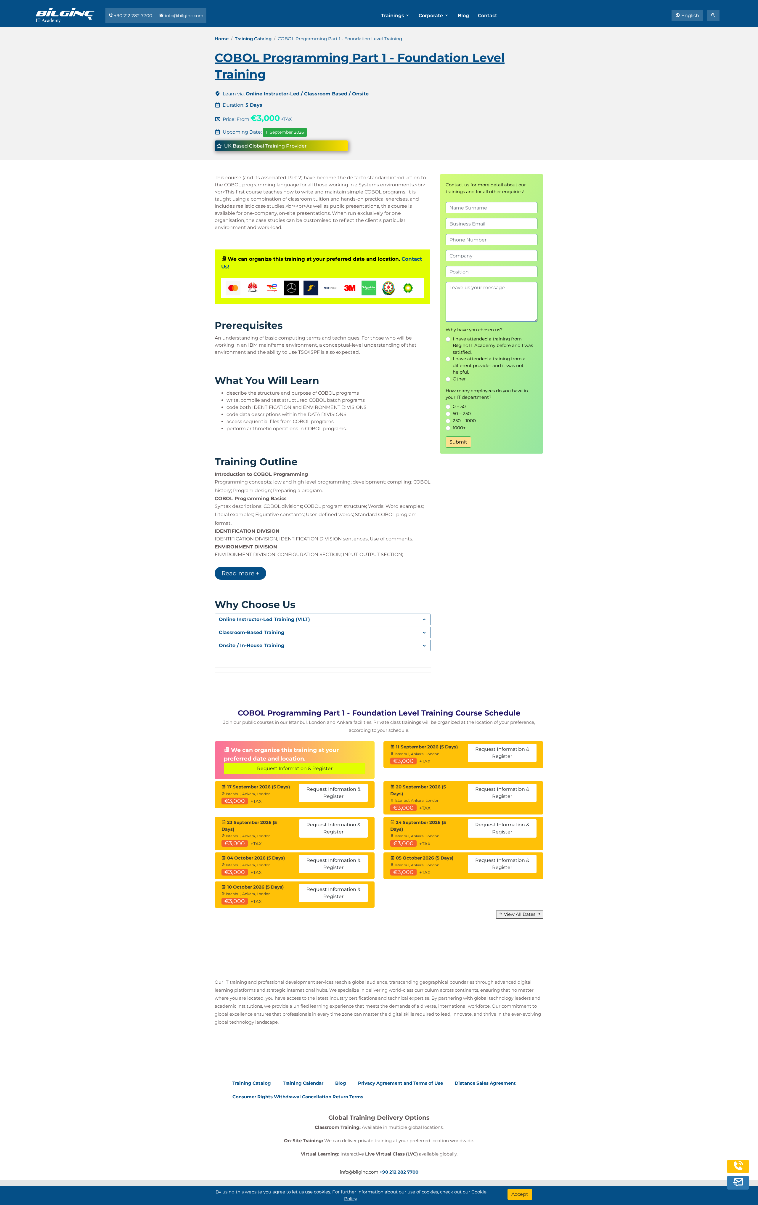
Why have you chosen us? (474, 329)
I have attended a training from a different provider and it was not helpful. (489, 365)
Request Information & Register (295, 768)
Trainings (393, 15)
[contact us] (738, 1182)
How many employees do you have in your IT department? (487, 394)
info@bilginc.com (183, 15)
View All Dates (520, 914)
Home (222, 38)
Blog (463, 15)
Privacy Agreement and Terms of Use (400, 1083)
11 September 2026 (285, 132)
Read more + (240, 573)
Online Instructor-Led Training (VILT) (264, 619)
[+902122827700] (738, 1169)
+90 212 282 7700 (133, 15)
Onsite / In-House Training (251, 645)
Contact (487, 15)
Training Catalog (253, 38)
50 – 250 (462, 413)
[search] (713, 15)
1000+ (459, 428)
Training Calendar (303, 1083)
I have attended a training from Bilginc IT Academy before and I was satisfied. (493, 345)
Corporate (431, 15)
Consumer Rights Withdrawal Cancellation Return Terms (297, 1097)
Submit (458, 442)
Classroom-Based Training (251, 632)
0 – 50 (459, 406)
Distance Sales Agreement (485, 1083)
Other (459, 379)
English (689, 15)
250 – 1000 (464, 420)
